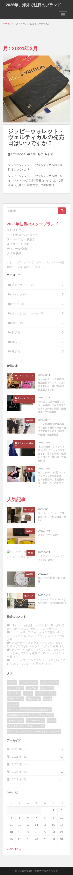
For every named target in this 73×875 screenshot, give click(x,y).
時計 (17, 322)
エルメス (13, 704)
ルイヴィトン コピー (19, 243)
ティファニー (15, 688)
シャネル (31, 688)
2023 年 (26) (19, 771)
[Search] (62, 210)
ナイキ (11, 682)
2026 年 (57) (19, 749)
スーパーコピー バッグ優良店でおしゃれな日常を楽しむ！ (52, 517)
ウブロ (47, 698)
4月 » (17, 848)
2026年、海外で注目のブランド (33, 5)
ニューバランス (28, 682)
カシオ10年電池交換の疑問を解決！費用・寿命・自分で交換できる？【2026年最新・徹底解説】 (52, 429)
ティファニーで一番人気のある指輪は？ (29, 709)
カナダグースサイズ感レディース (25, 726)
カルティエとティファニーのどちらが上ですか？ (34, 731)
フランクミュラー (45, 693)
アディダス (14, 693)
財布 (50, 154)
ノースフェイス (49, 682)
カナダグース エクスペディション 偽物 (51, 558)
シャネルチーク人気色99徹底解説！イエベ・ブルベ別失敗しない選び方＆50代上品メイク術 (52, 384)
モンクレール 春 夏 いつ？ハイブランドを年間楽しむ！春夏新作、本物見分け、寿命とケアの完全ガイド (52, 479)
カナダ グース (15, 698)
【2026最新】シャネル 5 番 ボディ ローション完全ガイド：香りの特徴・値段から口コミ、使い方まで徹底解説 (52, 453)
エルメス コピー (17, 230)
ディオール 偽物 (17, 248)
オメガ (51, 720)
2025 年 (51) (19, 756)
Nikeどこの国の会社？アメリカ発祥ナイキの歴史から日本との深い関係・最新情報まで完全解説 (52, 407)
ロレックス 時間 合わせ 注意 (51, 580)
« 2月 (10, 848)
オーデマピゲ (15, 720)
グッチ (28, 693)
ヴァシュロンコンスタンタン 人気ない (35, 660)
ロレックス (47, 688)
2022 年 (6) (18, 779)
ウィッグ (19, 294)
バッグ (18, 303)
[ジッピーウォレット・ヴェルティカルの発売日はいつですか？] (36, 88)
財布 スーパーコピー (49, 534)
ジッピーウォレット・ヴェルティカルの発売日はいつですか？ (36, 137)
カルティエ (33, 698)
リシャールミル (35, 720)
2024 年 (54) (19, 764)
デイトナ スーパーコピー (22, 234)
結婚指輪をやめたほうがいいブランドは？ (30, 715)
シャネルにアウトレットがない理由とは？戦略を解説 (52, 601)
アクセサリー (22, 284)
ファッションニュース (28, 313)
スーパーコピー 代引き (21, 239)
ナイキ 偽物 (14, 253)
